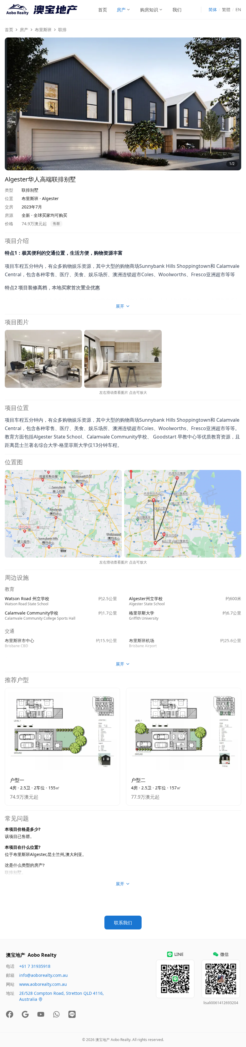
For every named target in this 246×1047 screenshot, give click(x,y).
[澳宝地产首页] (42, 10)
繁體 (226, 9)
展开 (120, 306)
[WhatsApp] (56, 1014)
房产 (121, 10)
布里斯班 (43, 29)
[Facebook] (10, 1014)
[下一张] (232, 104)
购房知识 (149, 10)
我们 (177, 10)
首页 (102, 10)
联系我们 (123, 923)
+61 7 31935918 (34, 966)
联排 (62, 29)
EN (238, 9)
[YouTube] (41, 1014)
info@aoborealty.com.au (43, 975)
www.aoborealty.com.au (43, 984)
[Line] (72, 1014)
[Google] (25, 1014)
